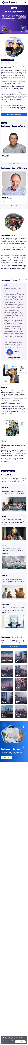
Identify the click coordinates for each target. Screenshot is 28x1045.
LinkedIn (17, 108)
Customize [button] (8, 1041)
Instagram (22, 108)
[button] (25, 2)
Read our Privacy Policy (10, 1038)
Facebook (3, 110)
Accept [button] (20, 1041)
